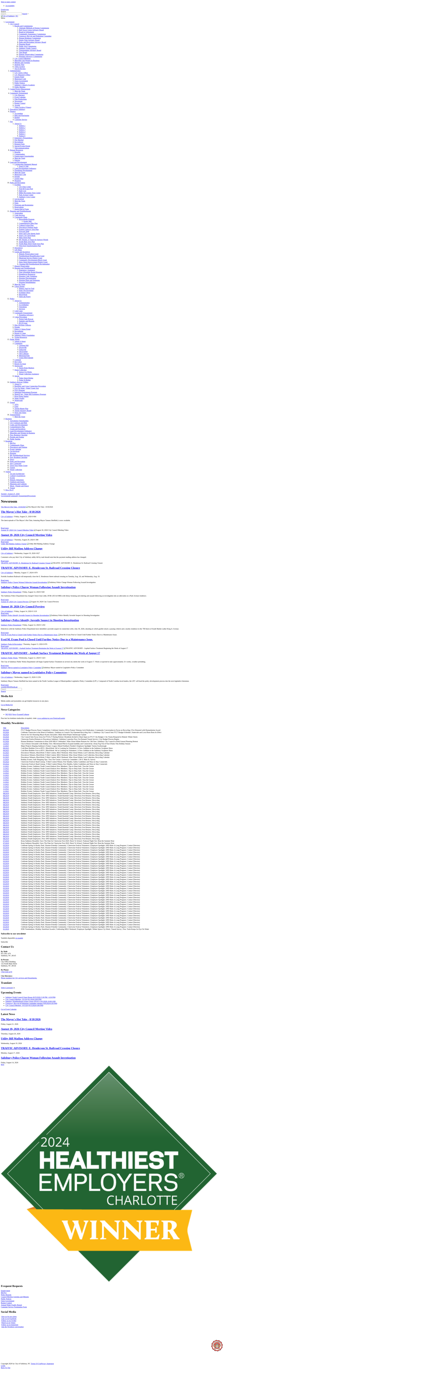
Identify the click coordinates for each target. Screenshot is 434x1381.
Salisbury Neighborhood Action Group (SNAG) (30, 1001)
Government (9, 22)
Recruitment (18, 142)
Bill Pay (13, 443)
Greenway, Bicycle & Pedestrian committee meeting (31, 1003)
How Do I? (9, 490)
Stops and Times (20, 413)
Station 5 (22, 134)
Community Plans (20, 217)
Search (24, 14)
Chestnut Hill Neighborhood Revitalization (34, 264)
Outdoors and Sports (17, 482)
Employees (5, 10)
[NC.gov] (9, 1362)
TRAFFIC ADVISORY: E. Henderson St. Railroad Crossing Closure (26, 563)
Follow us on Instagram (9, 1325)
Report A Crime (20, 333)
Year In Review (20, 69)
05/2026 (6, 732)
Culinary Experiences (17, 476)
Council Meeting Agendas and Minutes (15, 1297)
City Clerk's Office (21, 73)
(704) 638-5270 (6, 972)
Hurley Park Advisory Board (29, 40)
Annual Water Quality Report (11, 1305)
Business (8, 419)
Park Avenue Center (26, 195)
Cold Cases (18, 311)
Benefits (17, 152)
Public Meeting (19, 87)
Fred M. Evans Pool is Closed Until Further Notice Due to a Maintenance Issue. (29, 635)
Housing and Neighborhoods (24, 268)
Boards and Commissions (23, 26)
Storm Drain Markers (26, 368)
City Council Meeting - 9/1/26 (23, 999)
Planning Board (24, 44)
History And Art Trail (26, 288)
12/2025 (6, 744)
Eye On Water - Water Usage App (26, 388)
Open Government (21, 81)
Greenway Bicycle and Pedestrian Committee (35, 36)
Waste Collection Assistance (29, 374)
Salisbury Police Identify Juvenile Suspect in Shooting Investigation (25, 615)
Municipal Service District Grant (30, 258)
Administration (15, 71)
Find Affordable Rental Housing (30, 272)
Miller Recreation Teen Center (30, 193)
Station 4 (22, 132)
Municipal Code (20, 79)
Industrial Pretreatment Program (25, 392)
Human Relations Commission (30, 38)
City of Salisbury (7, 517)
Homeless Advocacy (26, 315)
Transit (12, 402)
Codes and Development (19, 425)
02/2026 (6, 739)
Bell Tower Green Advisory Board (31, 30)
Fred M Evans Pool (26, 189)
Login (3, 1366)
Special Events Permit (22, 146)
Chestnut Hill (23, 345)
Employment (5, 1291)
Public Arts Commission (27, 46)
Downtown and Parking (18, 447)
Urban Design (19, 286)
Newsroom (18, 101)
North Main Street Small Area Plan (31, 244)
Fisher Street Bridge (26, 378)
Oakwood (22, 350)
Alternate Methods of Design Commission (34, 28)
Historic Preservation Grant (28, 254)
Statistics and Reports (26, 321)
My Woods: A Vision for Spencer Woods (33, 240)
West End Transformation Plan (30, 246)
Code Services (19, 215)
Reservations (19, 207)
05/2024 (6, 762)
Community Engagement (19, 93)
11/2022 (6, 766)
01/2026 (6, 741)
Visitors (8, 472)
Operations (23, 307)
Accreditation (24, 305)
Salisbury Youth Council (27, 48)
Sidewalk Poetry (25, 297)
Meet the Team (19, 91)
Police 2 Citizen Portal (22, 329)
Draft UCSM (23, 166)
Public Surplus (15, 439)
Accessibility (10, 6)
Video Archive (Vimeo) (22, 107)
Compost (17, 360)
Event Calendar (20, 97)
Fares (16, 406)
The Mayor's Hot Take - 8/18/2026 (13, 507)
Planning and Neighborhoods (20, 211)
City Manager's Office (22, 75)
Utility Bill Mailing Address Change (14, 544)
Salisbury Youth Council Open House (30, 997)
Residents (8, 441)
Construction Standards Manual (25, 164)
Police (12, 299)
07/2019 (6, 841)
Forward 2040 (24, 231)
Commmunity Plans (17, 445)
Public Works (15, 339)
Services (22, 309)
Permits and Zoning (17, 437)
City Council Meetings (22, 58)
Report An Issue (20, 364)
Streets (16, 376)
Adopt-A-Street (20, 341)
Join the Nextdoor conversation (12, 1327)
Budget (17, 117)
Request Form (19, 144)
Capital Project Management (20, 89)
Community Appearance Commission (32, 34)
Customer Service (20, 120)
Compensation (19, 154)
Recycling (18, 362)
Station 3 (22, 130)
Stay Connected (15, 463)
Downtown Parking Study (28, 227)
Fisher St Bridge (25, 380)
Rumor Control (19, 103)
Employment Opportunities (24, 156)
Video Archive (19, 67)
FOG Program (19, 390)
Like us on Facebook (8, 1319)
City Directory (19, 95)
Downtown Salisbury (17, 109)
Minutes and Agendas (22, 63)
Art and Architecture (17, 474)
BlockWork (23, 295)
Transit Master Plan (21, 409)
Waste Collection (20, 370)
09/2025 (6, 748)
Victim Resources (20, 337)
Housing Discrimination (27, 278)
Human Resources (16, 150)
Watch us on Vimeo (8, 1323)
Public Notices (19, 83)
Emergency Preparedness (23, 138)
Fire (11, 122)
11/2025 (6, 746)
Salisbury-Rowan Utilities (19, 382)
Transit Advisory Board (22, 411)
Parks (16, 203)
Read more (5, 528)
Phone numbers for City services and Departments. (19, 978)
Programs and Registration (23, 205)
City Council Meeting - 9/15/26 (24, 1005)
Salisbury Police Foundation (24, 335)
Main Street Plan (25, 238)
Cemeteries (18, 343)
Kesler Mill (28, 221)
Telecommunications (21, 148)
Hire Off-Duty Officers (22, 325)
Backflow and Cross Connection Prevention (30, 386)
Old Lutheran (24, 354)
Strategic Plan (19, 65)
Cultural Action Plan (26, 225)
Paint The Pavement (26, 290)
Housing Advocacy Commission (30, 56)
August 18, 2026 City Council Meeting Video (17, 530)
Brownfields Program (26, 219)
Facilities (17, 185)
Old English (23, 352)
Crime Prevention (20, 317)
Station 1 (22, 126)
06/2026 (6, 730)
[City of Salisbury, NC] (9, 16)
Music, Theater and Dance (19, 486)
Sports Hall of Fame (21, 209)
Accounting (18, 113)
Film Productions (20, 99)
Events (12, 478)
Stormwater (18, 366)
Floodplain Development (23, 170)
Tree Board (23, 52)
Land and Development (18, 162)
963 (6, 714)
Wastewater (18, 400)
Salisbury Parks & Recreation (11, 644)
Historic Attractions (17, 480)
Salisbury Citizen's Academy (24, 85)
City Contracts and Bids (18, 423)
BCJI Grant (23, 323)
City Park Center (25, 187)
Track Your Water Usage (18, 466)
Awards (17, 105)
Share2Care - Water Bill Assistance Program (30, 394)
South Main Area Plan (27, 242)
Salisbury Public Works (9, 658)
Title (4, 728)
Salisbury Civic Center (27, 197)
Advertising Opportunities (19, 421)
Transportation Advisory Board (30, 50)
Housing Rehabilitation (27, 282)
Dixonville (23, 347)
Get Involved (19, 199)
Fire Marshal (19, 140)
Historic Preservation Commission (31, 54)
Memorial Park (24, 356)
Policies (17, 160)
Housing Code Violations (28, 276)
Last (15, 687)
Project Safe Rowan (26, 319)
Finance (13, 111)
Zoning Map (18, 179)
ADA (16, 404)
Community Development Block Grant (33, 260)
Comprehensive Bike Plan (28, 223)
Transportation (15, 415)
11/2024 (6, 759)
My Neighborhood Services (20, 455)
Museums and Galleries (18, 484)
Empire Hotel (19, 77)
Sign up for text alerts (9, 1317)
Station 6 (22, 136)
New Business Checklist (18, 435)
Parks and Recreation (17, 183)
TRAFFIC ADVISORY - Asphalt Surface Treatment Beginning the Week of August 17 (32, 648)
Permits (17, 177)
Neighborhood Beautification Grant (31, 256)
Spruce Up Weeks (25, 372)
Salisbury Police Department (11, 592)
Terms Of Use (36, 1364)
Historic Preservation (21, 266)
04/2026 (6, 735)
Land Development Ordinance (25, 168)
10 (10, 687)
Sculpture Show (24, 293)
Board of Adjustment (26, 32)
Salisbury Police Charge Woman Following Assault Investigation (24, 582)
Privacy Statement (47, 1364)
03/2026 (6, 737)
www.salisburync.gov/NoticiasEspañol (51, 718)
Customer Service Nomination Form (14, 1307)
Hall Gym (22, 191)
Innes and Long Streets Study (29, 234)
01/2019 (6, 929)
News (12, 459)
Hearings (17, 181)
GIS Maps (18, 250)
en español (19, 938)
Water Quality (19, 398)
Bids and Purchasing (21, 115)
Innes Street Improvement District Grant (33, 262)
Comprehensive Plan (17, 427)
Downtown (18, 248)
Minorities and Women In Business (26, 61)
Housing (13, 453)
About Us (17, 124)
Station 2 (22, 128)
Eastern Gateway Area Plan (29, 229)
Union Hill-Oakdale (26, 358)
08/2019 (6, 793)
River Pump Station (21, 396)
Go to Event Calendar (9, 1009)
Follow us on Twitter (8, 1321)
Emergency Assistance (27, 270)
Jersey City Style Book (27, 236)
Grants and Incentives (22, 252)
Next (12, 687)
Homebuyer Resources (27, 274)
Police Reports (6, 1295)
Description (25, 728)
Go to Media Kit (7, 705)
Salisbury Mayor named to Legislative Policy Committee (21, 668)
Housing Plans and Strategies (29, 280)
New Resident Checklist (18, 457)
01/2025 (6, 753)
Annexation (18, 213)
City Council (14, 24)
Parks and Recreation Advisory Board (32, 42)
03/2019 (6, 845)
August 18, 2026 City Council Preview (15, 602)
